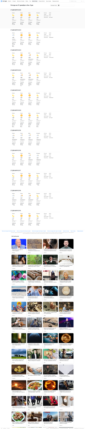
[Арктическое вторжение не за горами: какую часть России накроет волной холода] (19, 293)
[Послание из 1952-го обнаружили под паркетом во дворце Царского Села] (34, 246)
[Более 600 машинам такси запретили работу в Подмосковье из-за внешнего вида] (50, 340)
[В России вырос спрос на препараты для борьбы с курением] (34, 293)
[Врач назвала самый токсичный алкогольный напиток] (19, 340)
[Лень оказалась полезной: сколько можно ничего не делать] (19, 324)
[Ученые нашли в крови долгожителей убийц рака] (50, 293)
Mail (1, 428)
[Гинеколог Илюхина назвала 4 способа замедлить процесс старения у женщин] (66, 309)
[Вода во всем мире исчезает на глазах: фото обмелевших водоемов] (50, 324)
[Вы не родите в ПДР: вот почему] (34, 372)
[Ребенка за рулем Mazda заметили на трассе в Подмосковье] (66, 356)
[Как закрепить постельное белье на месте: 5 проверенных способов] (66, 262)
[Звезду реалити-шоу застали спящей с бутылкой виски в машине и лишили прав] (66, 387)
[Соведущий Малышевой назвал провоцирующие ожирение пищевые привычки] (66, 293)
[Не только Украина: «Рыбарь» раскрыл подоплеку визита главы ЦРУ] (50, 372)
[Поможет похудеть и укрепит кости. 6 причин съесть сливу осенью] (19, 277)
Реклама (8, 428)
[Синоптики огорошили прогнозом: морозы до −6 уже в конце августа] (50, 277)
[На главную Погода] (4, 1)
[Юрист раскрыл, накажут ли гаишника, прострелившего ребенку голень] (34, 419)
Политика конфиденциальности (54, 428)
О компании (4, 428)
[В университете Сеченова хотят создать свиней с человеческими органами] (34, 277)
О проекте (47, 428)
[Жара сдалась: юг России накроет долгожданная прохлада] (19, 403)
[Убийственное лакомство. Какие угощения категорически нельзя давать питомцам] (50, 246)
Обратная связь (71, 428)
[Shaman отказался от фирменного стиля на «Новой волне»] (66, 324)
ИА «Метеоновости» (81, 428)
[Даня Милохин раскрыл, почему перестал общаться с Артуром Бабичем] (34, 356)
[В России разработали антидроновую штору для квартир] (66, 372)
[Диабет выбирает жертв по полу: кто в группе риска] (50, 309)
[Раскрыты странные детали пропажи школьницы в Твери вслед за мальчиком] (34, 324)
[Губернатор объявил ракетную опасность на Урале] (66, 419)
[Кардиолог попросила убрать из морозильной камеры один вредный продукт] (19, 262)
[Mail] (1, 1)
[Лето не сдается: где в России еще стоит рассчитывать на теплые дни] (19, 356)
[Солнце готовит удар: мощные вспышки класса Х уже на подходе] (50, 387)
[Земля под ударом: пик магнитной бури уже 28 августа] (19, 387)
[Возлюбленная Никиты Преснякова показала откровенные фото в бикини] (50, 419)
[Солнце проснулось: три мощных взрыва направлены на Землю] (66, 340)
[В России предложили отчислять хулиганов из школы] (34, 403)
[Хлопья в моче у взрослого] (66, 403)
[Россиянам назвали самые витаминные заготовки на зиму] (19, 372)
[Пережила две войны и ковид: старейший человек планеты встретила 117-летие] (66, 277)
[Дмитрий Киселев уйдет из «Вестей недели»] (19, 246)
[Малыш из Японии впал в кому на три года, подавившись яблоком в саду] (50, 356)
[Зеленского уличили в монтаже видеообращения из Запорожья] (66, 246)
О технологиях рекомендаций (64, 428)
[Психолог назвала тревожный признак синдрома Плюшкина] (34, 309)
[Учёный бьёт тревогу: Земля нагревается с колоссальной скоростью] (34, 340)
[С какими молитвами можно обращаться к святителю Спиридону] (19, 309)
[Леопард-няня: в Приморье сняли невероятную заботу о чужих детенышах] (34, 262)
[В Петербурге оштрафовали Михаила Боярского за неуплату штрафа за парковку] (50, 262)
